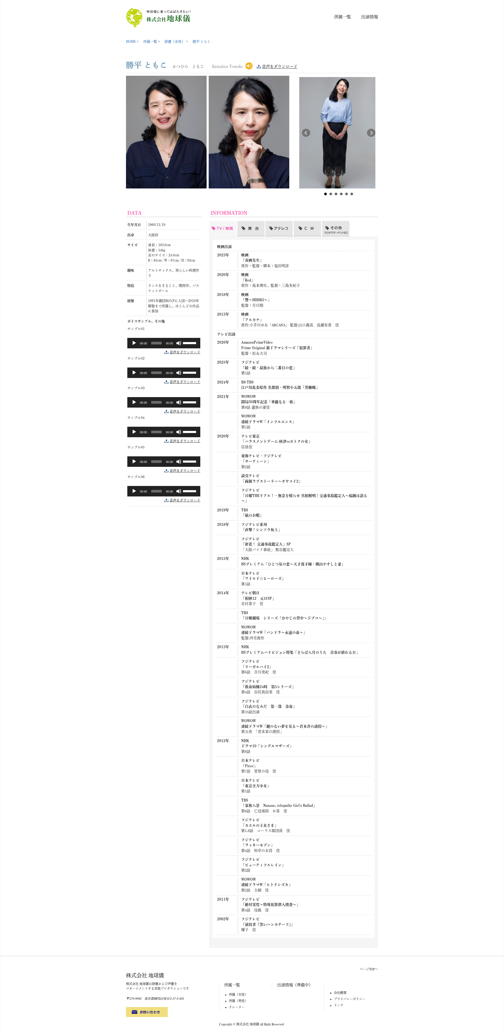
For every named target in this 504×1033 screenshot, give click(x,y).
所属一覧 (342, 17)
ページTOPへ (369, 969)
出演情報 (369, 17)
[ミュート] (178, 343)
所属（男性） (238, 1000)
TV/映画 (216, 224)
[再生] (134, 343)
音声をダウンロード (279, 66)
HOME (131, 41)
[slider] (190, 342)
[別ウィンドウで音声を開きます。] (249, 65)
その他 (328, 224)
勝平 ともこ (202, 41)
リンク (338, 1005)
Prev (306, 133)
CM (297, 224)
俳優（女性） (175, 41)
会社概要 (340, 992)
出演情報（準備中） (295, 985)
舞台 (241, 224)
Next (371, 133)
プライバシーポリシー (349, 998)
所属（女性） (238, 994)
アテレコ (273, 224)
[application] (163, 343)
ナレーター (237, 1007)
